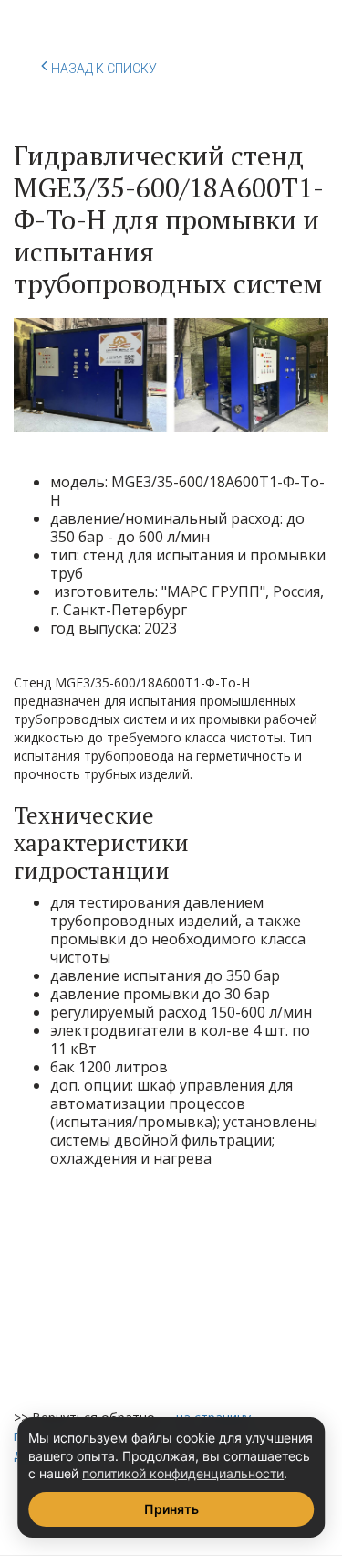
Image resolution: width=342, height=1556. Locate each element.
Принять (171, 1509)
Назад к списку (104, 68)
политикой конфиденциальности (183, 1473)
